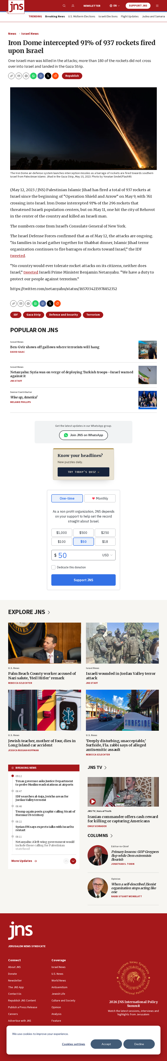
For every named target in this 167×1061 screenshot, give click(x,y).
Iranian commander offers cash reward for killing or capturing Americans (123, 819)
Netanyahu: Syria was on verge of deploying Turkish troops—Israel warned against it (71, 374)
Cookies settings (73, 1044)
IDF (16, 315)
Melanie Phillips (20, 402)
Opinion (115, 879)
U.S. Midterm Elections (81, 17)
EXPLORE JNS (27, 612)
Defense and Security (63, 315)
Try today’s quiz (83, 471)
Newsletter (92, 6)
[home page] (16, 7)
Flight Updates (130, 17)
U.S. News (13, 668)
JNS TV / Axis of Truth (99, 811)
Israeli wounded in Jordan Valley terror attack (121, 675)
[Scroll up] (66, 861)
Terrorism (93, 315)
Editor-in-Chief (120, 846)
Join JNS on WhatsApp (86, 435)
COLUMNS (98, 835)
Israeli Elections (108, 17)
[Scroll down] (73, 861)
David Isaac (17, 352)
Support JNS (138, 6)
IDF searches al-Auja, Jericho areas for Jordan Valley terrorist (41, 798)
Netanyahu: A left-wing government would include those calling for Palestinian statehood (44, 845)
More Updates (21, 861)
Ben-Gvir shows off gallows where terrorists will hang (54, 347)
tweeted (17, 255)
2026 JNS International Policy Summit (133, 1004)
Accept (106, 1044)
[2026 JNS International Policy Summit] (133, 977)
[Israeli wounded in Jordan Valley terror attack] (122, 643)
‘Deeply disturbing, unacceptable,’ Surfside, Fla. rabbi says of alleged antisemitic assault (116, 745)
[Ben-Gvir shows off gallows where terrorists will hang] (147, 350)
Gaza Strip (33, 315)
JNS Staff (16, 381)
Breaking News (25, 768)
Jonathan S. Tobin (122, 864)
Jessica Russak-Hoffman (23, 750)
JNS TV (95, 767)
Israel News (30, 33)
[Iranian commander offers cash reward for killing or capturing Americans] (123, 792)
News (12, 33)
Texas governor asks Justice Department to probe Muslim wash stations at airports (44, 782)
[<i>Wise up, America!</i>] (147, 400)
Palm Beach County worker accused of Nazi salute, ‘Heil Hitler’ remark (42, 675)
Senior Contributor (21, 392)
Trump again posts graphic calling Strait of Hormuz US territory (45, 813)
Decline (139, 1044)
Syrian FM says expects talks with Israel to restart (44, 828)
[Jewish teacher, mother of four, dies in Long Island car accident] (44, 710)
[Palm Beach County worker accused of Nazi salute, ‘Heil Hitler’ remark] (44, 643)
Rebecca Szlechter (20, 683)
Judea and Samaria (153, 17)
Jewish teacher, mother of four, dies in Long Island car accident (42, 743)
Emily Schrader (97, 826)
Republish (72, 76)
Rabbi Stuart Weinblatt (126, 896)
